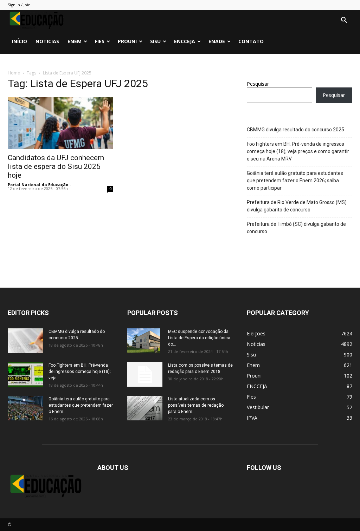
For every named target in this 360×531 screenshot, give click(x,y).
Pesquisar (258, 83)
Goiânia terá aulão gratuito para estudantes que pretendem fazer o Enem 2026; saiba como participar (295, 180)
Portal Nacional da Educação (38, 184)
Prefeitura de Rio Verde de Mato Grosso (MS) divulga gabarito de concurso (297, 205)
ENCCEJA (184, 41)
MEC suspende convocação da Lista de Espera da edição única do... (199, 338)
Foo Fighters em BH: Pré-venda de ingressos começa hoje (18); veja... (79, 371)
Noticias (47, 41)
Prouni (127, 41)
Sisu (155, 41)
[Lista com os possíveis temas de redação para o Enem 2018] (144, 374)
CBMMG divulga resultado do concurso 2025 (295, 129)
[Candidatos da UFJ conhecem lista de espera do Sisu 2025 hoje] (60, 123)
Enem (75, 41)
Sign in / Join (19, 4)
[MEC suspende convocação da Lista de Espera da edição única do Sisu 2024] (143, 340)
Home (14, 73)
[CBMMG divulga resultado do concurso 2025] (25, 340)
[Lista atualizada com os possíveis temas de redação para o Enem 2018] (144, 408)
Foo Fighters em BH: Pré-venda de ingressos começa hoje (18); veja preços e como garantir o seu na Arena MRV (298, 151)
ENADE (216, 41)
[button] (343, 21)
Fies (99, 41)
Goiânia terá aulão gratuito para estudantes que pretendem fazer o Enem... (81, 405)
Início (19, 41)
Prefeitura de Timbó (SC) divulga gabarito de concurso (296, 227)
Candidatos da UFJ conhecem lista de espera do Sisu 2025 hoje (56, 166)
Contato (251, 41)
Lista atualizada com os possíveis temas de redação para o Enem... (196, 405)
